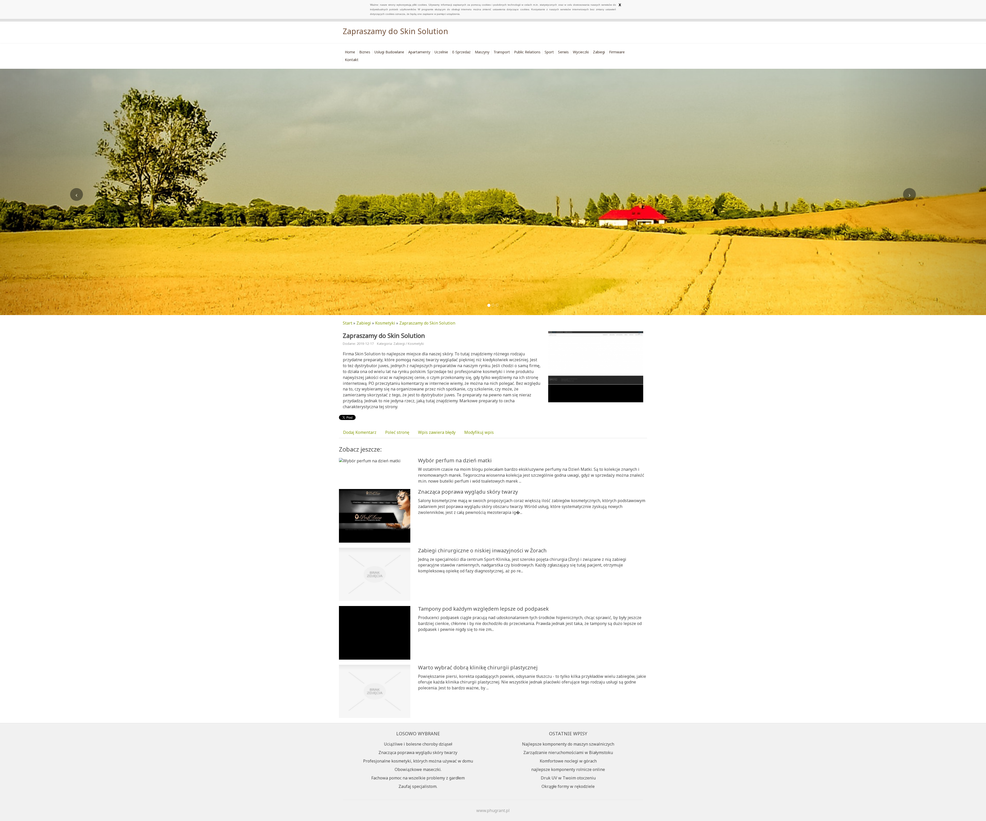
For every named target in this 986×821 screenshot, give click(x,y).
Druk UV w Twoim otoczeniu (568, 778)
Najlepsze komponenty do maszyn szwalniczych (568, 744)
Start (347, 323)
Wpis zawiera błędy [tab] (437, 432)
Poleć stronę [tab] (397, 432)
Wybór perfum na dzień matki (455, 460)
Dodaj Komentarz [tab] (359, 432)
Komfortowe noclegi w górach (568, 761)
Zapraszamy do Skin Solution (427, 323)
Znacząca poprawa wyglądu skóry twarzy (468, 491)
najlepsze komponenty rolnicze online (568, 769)
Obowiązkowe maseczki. (418, 769)
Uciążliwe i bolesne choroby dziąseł (418, 744)
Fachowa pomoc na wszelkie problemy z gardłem (418, 778)
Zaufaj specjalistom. (418, 786)
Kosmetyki (385, 323)
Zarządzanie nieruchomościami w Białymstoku (568, 752)
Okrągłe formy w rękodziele (568, 786)
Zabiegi (363, 323)
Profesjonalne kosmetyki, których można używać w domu (418, 761)
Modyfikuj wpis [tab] (479, 432)
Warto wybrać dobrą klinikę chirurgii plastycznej (478, 667)
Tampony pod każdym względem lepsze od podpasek (483, 608)
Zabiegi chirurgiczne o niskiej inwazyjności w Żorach (482, 550)
